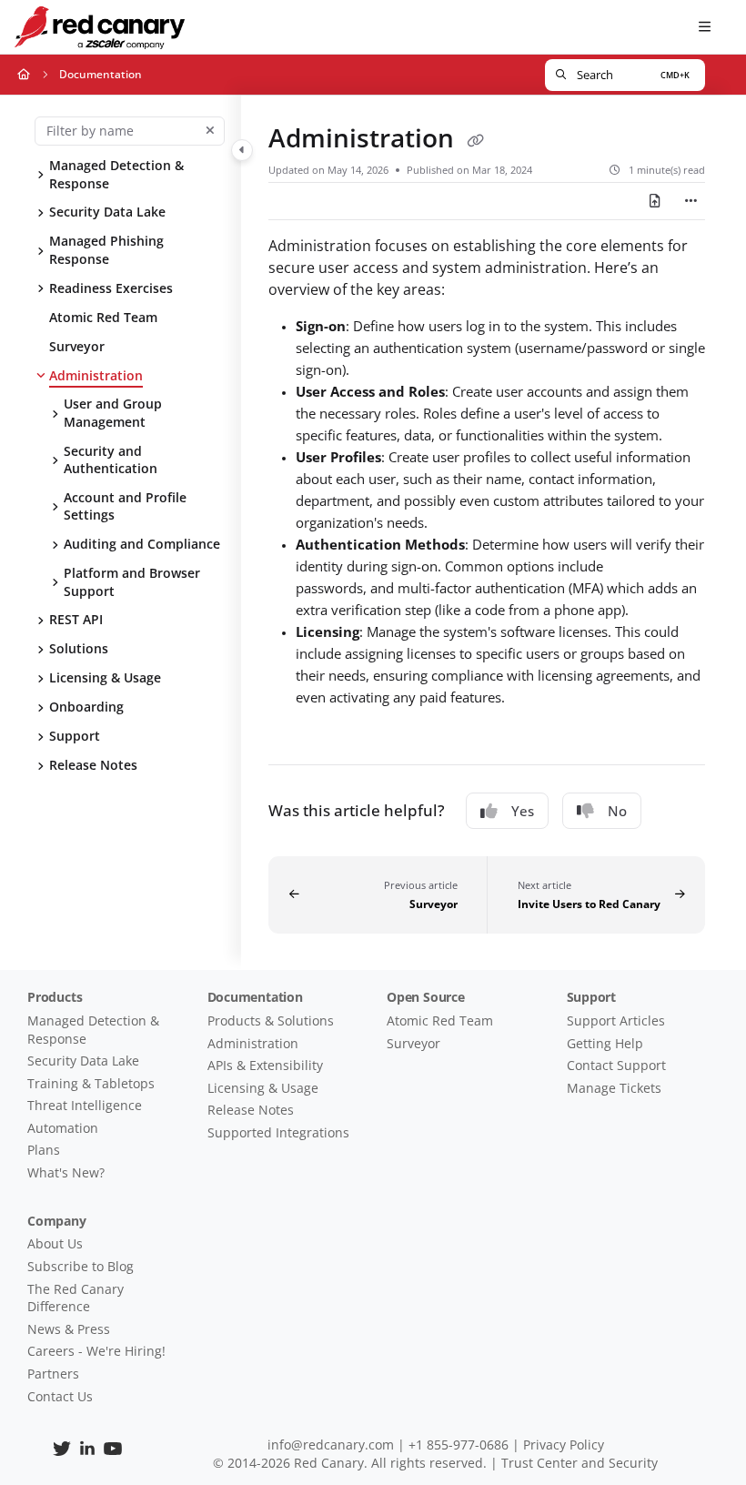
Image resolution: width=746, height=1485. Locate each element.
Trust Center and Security (579, 1462)
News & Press (68, 1329)
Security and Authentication (110, 459)
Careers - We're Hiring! (96, 1350)
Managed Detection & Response (116, 174)
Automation (62, 1127)
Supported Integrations (278, 1132)
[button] (625, 75)
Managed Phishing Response (106, 250)
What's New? (66, 1172)
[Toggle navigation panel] (242, 150)
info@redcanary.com (330, 1444)
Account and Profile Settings (125, 505)
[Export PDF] (655, 201)
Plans (43, 1149)
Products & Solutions (270, 1020)
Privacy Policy (563, 1444)
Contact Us (60, 1396)
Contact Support (616, 1065)
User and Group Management (113, 412)
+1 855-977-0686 (458, 1444)
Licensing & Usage (105, 677)
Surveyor (77, 345)
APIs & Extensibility (265, 1065)
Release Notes (93, 764)
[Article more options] (690, 201)
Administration (96, 374)
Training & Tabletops (91, 1083)
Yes (522, 811)
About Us (55, 1243)
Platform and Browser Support (132, 581)
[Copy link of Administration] (474, 141)
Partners (53, 1373)
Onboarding (86, 706)
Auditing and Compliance (142, 543)
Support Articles (616, 1020)
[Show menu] (704, 27)
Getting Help (605, 1043)
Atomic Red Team (103, 316)
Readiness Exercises (111, 287)
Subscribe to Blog (80, 1266)
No (617, 811)
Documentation (100, 74)
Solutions (78, 648)
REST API (76, 619)
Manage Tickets (614, 1087)
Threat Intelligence (84, 1105)
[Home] (99, 27)
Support (74, 735)
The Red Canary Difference (75, 1298)
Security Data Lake (107, 211)
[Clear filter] (210, 131)
